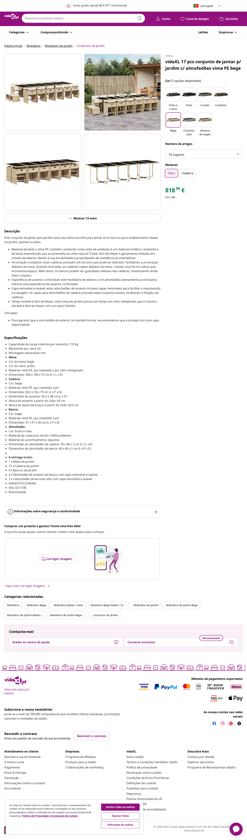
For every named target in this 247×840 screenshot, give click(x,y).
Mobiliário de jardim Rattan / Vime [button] (26, 615)
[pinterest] (231, 723)
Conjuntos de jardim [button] (105, 615)
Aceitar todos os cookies (120, 807)
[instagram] (222, 723)
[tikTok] (239, 723)
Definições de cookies (141, 783)
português (207, 6)
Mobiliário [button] (13, 605)
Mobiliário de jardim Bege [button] (182, 605)
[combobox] (83, 18)
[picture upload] (107, 559)
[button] (96, 5)
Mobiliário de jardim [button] (146, 605)
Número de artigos (178, 144)
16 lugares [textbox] (176, 154)
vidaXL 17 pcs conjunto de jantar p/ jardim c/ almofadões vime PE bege (203, 65)
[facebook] (214, 723)
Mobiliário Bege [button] (36, 605)
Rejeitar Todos (120, 816)
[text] (175, 191)
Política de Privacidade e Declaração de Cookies (50, 816)
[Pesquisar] (139, 18)
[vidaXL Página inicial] (11, 16)
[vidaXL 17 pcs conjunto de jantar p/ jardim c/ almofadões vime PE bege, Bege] (43, 92)
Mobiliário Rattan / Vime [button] (68, 605)
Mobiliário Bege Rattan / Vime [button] (109, 605)
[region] (74, 817)
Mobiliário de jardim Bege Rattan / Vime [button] (69, 615)
